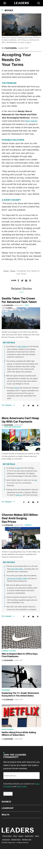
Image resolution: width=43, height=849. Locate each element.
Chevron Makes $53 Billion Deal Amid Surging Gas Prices (20, 518)
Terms (37, 836)
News (12, 271)
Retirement (6, 690)
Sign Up (8, 793)
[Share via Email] (26, 281)
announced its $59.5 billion (17, 578)
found (17, 388)
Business (6, 801)
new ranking (22, 346)
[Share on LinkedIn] (30, 281)
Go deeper (7, 405)
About (15, 836)
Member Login (26, 839)
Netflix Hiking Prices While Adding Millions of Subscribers (19, 733)
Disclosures (6, 839)
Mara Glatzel (31, 121)
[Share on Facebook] (18, 281)
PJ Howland (8, 305)
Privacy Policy (22, 786)
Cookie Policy (29, 836)
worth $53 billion (17, 569)
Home (6, 271)
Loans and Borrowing (12, 427)
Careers (20, 836)
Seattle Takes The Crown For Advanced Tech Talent (19, 300)
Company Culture (9, 651)
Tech (27, 305)
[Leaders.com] (21, 3)
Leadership (8, 808)
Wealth (5, 814)
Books (9, 11)
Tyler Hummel (10, 48)
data (18, 468)
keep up (19, 495)
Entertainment (7, 729)
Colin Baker (8, 425)
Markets (28, 525)
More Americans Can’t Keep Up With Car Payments (20, 419)
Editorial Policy (16, 839)
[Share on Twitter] (22, 281)
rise (36, 480)
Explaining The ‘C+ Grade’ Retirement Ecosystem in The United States (20, 694)
